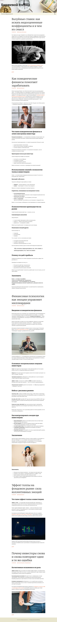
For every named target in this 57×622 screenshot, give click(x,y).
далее (13, 71)
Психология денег (21, 88)
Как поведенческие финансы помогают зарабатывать (24, 82)
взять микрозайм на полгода (22, 329)
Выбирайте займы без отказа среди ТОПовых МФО (22, 514)
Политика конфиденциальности (7, 13)
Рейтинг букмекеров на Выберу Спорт (35, 65)
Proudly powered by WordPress (34, 619)
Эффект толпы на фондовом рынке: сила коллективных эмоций (27, 489)
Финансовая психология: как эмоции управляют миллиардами (28, 300)
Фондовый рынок (21, 494)
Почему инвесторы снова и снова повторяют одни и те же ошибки (28, 557)
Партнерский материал (22, 32)
